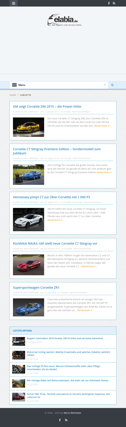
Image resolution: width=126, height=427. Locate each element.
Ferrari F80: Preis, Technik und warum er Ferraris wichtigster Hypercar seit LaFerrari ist (68, 395)
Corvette (67, 111)
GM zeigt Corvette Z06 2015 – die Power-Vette (47, 106)
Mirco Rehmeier (31, 111)
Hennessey (77, 202)
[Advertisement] (63, 51)
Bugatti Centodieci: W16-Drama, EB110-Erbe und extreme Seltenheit (65, 338)
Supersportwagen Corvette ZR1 (36, 287)
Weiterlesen (101, 125)
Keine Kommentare (81, 111)
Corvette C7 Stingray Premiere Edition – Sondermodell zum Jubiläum (57, 151)
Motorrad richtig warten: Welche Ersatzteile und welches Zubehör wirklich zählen (68, 353)
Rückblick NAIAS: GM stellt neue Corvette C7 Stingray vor (55, 243)
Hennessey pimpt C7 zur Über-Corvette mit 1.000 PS (51, 197)
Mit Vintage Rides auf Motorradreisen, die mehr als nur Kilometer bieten (67, 380)
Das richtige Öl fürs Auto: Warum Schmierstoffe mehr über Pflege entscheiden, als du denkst (63, 368)
